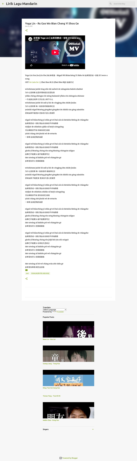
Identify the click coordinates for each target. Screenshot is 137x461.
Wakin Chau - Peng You (51, 420)
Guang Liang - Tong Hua (51, 363)
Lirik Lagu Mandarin (21, 4)
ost (27, 273)
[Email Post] (26, 271)
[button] (26, 30)
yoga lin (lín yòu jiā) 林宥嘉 (40, 273)
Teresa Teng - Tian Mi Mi (51, 396)
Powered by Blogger (70, 458)
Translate (60, 312)
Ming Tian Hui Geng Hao (51, 388)
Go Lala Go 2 (34, 82)
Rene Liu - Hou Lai (49, 339)
